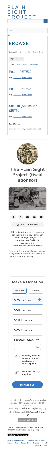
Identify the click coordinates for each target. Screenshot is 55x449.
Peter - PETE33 (20, 89)
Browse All (13, 52)
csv (14, 129)
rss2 (39, 129)
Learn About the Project (16, 440)
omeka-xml (33, 129)
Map (16, 443)
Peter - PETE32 (20, 71)
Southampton (27, 78)
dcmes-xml (20, 129)
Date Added (34, 64)
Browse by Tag (25, 52)
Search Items (38, 52)
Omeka (44, 445)
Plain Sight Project (22, 12)
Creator (24, 64)
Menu (11, 31)
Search (46, 21)
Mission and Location (36, 440)
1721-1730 (17, 78)
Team (9, 443)
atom (11, 129)
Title (18, 64)
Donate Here (25, 443)
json (26, 129)
